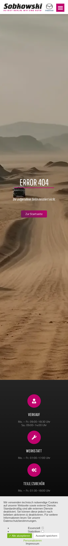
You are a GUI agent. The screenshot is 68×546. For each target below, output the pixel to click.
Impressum (32, 543)
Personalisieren (32, 540)
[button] (60, 8)
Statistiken (34, 531)
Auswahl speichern (46, 535)
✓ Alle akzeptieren (19, 535)
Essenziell (34, 528)
